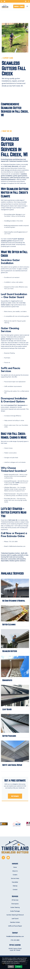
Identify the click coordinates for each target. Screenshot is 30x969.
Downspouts (15, 903)
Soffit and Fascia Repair (15, 926)
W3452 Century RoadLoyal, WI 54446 (15, 949)
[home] (4, 6)
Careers (15, 874)
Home (15, 867)
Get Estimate (15, 796)
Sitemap (15, 886)
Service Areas (15, 878)
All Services (15, 900)
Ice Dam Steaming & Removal (15, 915)
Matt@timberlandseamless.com (15, 936)
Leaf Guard (15, 918)
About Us (15, 871)
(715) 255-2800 (15, 940)
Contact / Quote (19, 6)
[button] (27, 6)
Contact (15, 889)
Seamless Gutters (15, 922)
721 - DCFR (15, 482)
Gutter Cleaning (15, 907)
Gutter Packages (15, 911)
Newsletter (15, 882)
